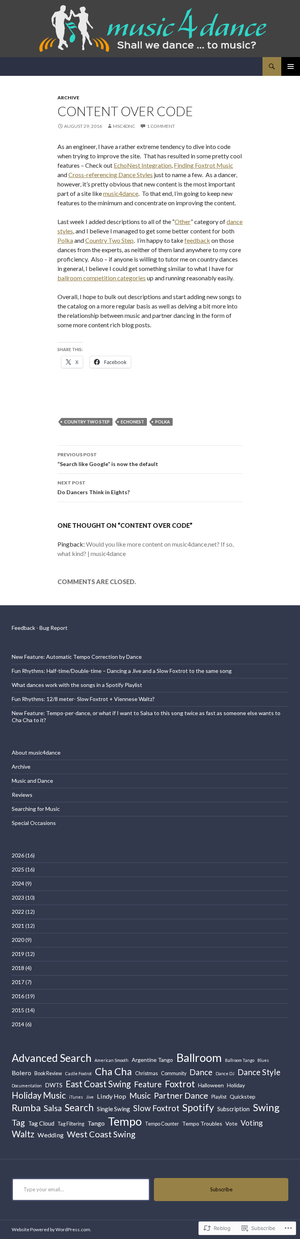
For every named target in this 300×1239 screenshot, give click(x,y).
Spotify (198, 1107)
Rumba (26, 1107)
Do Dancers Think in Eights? (93, 487)
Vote (231, 1123)
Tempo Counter (162, 1124)
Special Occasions (34, 822)
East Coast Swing (98, 1084)
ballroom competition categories (101, 278)
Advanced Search (51, 1057)
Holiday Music (39, 1095)
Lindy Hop (111, 1096)
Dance (200, 1072)
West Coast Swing (101, 1134)
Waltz (23, 1134)
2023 (18, 897)
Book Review (48, 1073)
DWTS (53, 1084)
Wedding (51, 1135)
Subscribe (221, 1189)
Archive (68, 97)
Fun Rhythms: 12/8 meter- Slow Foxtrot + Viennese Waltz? (83, 699)
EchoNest (132, 421)
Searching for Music (36, 808)
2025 (18, 869)
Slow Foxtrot (156, 1108)
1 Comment (161, 126)
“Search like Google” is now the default (107, 459)
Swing (266, 1107)
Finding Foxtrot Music (203, 165)
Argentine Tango (152, 1059)
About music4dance (36, 752)
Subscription (233, 1108)
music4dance (120, 193)
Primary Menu (290, 66)
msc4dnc (124, 126)
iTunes (76, 1096)
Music (140, 1095)
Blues (263, 1060)
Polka (65, 240)
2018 (18, 968)
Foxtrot (180, 1083)
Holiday (236, 1085)
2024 (18, 883)
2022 (18, 911)
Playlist (219, 1097)
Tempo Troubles (202, 1123)
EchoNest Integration (142, 165)
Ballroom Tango (239, 1060)
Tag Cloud (41, 1123)
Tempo (125, 1121)
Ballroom (199, 1057)
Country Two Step (109, 240)
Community (173, 1073)
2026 (18, 855)
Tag (18, 1122)
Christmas (146, 1073)
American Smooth (112, 1060)
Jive (90, 1096)
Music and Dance (32, 780)
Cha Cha (113, 1071)
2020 (18, 939)
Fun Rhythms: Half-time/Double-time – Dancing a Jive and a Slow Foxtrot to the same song (122, 670)
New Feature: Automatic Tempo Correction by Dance (77, 656)
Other (183, 221)
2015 (18, 1010)
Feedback (23, 627)
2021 (18, 925)
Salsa (53, 1108)
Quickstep (242, 1096)
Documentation (27, 1085)
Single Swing (113, 1108)
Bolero (21, 1072)
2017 (18, 982)
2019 (18, 953)
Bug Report (53, 627)
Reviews (22, 794)
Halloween (211, 1085)
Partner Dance (181, 1095)
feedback (197, 240)
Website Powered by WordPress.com (51, 1229)
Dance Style (259, 1072)
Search (79, 1107)
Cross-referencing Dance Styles (110, 174)
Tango (96, 1123)
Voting (252, 1122)
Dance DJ (225, 1073)
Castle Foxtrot (78, 1073)
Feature (148, 1084)
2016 (18, 996)
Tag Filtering (70, 1124)
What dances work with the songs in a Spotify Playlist (77, 684)
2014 (18, 1024)
